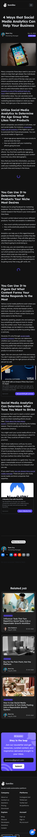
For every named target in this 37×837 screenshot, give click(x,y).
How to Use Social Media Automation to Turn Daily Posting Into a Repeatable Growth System (18, 706)
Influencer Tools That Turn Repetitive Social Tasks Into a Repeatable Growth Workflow (16, 621)
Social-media (8, 615)
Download (5, 808)
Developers (5, 822)
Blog (2, 817)
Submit (18, 766)
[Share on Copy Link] (28, 554)
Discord (4, 819)
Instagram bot (25, 797)
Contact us (5, 800)
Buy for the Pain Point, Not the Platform (17, 663)
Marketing (7, 659)
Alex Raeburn (12, 628)
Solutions (4, 803)
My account (24, 822)
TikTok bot (23, 800)
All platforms (24, 805)
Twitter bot (23, 803)
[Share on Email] (23, 554)
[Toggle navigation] (31, 5)
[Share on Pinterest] (15, 554)
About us (4, 797)
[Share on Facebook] (3, 554)
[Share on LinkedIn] (11, 554)
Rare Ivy (9, 33)
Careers (4, 828)
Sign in (22, 819)
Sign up (22, 817)
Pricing (3, 805)
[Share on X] (7, 554)
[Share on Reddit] (19, 554)
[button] (32, 832)
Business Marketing (19, 542)
